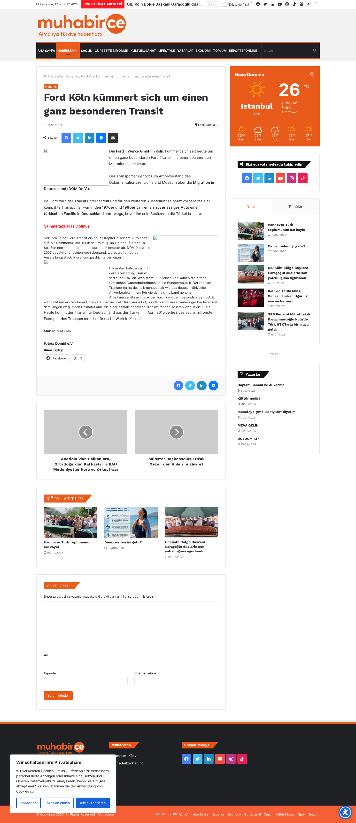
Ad (46, 655)
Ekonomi (203, 51)
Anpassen (28, 803)
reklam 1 (275, 354)
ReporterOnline (243, 51)
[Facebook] (66, 138)
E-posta (50, 673)
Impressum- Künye (124, 756)
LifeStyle (166, 51)
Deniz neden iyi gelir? (123, 542)
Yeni (251, 206)
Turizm (313, 814)
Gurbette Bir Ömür (111, 51)
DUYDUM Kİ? (248, 439)
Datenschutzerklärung (126, 763)
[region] (63, 783)
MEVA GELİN (248, 425)
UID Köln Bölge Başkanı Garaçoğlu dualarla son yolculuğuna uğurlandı (185, 546)
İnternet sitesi (145, 673)
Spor (301, 814)
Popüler (295, 206)
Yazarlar (185, 51)
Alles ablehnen (58, 803)
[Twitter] (78, 138)
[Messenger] (101, 138)
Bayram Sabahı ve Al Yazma (261, 385)
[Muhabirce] (81, 25)
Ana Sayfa (46, 51)
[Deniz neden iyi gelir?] (131, 522)
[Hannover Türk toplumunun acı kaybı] (70, 522)
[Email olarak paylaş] (113, 138)
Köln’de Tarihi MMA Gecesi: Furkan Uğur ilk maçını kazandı (181, 4)
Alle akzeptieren (93, 803)
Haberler (65, 51)
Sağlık (86, 51)
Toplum (220, 51)
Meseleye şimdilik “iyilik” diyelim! (268, 412)
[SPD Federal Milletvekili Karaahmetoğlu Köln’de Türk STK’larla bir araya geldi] (251, 321)
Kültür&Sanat (143, 51)
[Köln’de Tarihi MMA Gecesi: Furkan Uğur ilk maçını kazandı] (251, 298)
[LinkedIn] (89, 138)
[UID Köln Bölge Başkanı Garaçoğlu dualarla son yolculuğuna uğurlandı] (191, 522)
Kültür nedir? (249, 398)
